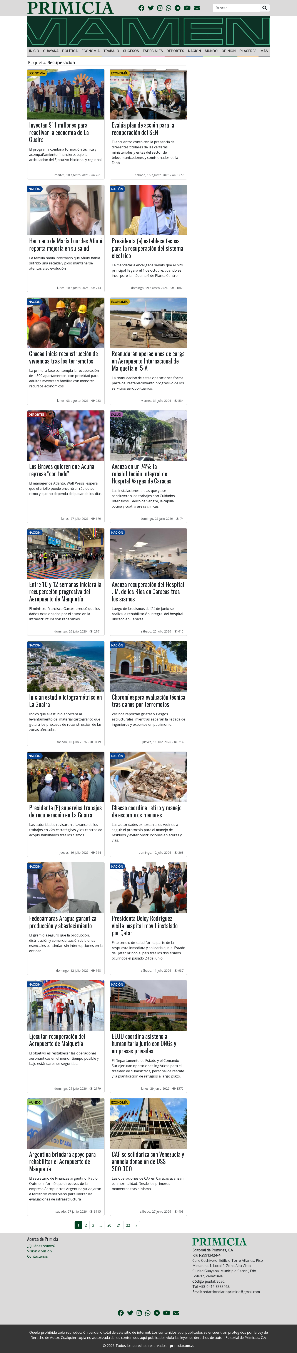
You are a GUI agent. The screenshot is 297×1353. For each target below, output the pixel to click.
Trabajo (111, 51)
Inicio (34, 51)
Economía (91, 51)
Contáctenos (37, 1256)
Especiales (153, 51)
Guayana (50, 51)
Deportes (175, 51)
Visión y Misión (39, 1251)
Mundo (211, 51)
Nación (194, 51)
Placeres (248, 51)
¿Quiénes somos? (41, 1245)
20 (109, 1225)
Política (70, 51)
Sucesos (131, 51)
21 (119, 1225)
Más (264, 51)
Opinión (229, 51)
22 (128, 1225)
